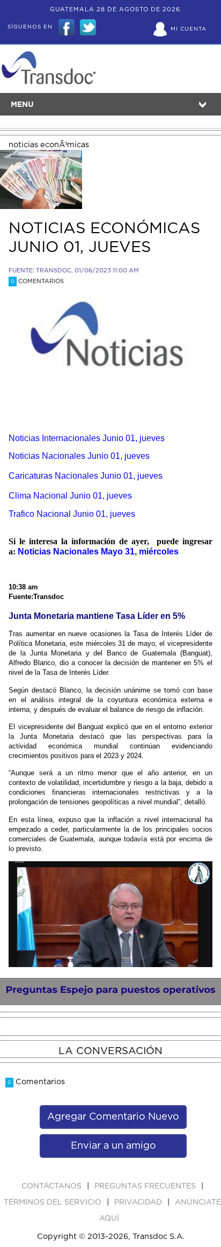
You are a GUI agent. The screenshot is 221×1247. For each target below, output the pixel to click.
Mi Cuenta (189, 29)
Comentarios (37, 281)
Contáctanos (52, 1186)
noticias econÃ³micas (49, 145)
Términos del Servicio (54, 1202)
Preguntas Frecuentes (146, 1186)
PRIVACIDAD (139, 1202)
